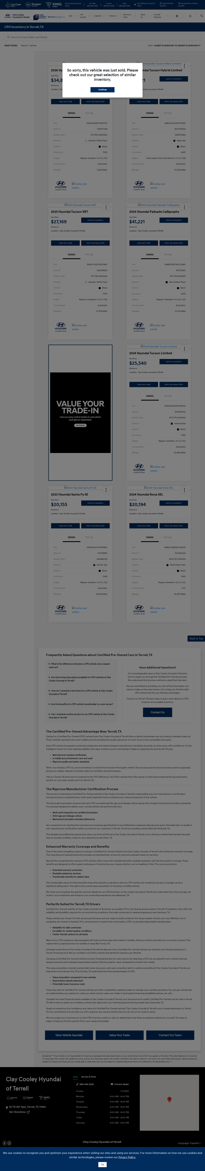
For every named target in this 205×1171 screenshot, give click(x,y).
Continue (102, 89)
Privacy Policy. (127, 1157)
